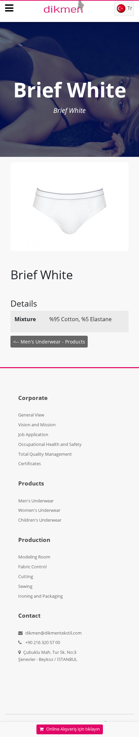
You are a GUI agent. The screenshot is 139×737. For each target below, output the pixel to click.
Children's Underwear (39, 520)
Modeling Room (34, 557)
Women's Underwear (39, 510)
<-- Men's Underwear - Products (49, 341)
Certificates (29, 463)
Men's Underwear (36, 501)
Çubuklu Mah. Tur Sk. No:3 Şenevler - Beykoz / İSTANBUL (47, 655)
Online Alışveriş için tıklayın (73, 729)
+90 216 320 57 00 (42, 642)
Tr (129, 8)
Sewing (25, 586)
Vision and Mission (37, 425)
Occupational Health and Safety (50, 444)
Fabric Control (32, 567)
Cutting (25, 576)
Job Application (33, 434)
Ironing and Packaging (40, 596)
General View (31, 415)
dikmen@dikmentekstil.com (53, 633)
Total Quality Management (45, 454)
